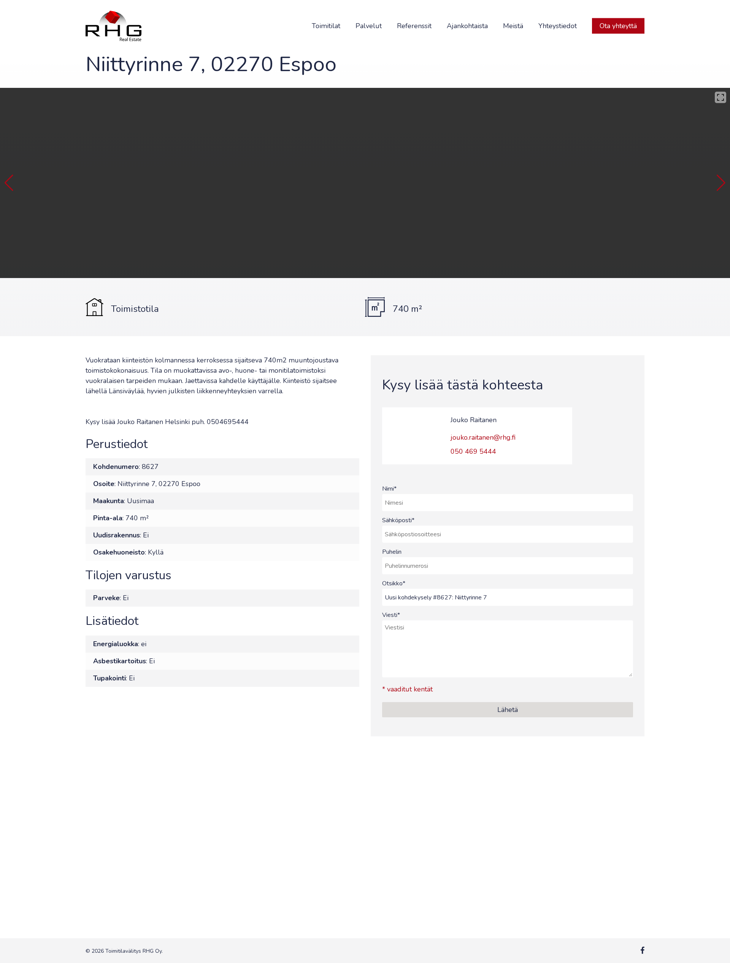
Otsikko (393, 583)
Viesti (391, 615)
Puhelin (392, 552)
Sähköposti (398, 520)
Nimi (389, 489)
